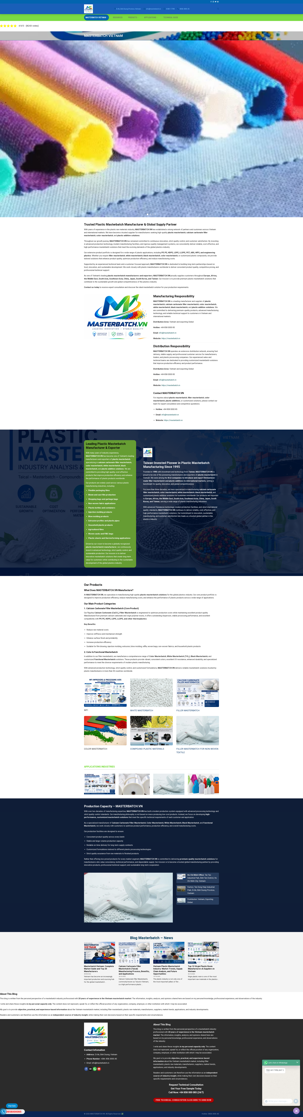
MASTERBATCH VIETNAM (95, 17)
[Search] (218, 9)
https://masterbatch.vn (171, 338)
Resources (118, 17)
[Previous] (9, 129)
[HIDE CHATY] (296, 1111)
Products (132, 17)
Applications (150, 17)
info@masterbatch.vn (167, 333)
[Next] (294, 129)
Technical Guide (170, 17)
